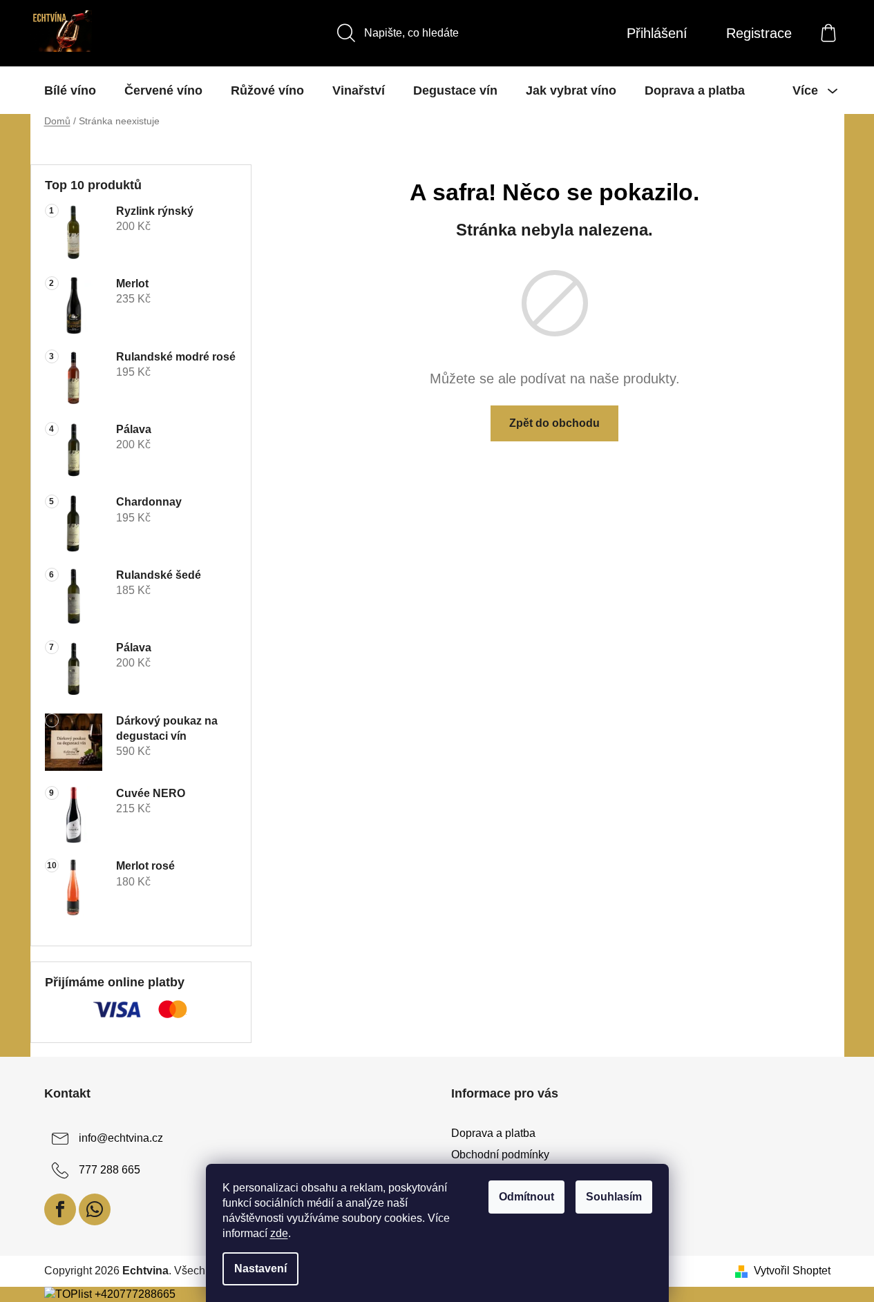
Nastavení (260, 1268)
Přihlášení (657, 33)
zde (279, 1233)
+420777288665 (135, 1294)
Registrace (759, 33)
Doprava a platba (493, 1133)
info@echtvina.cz (121, 1139)
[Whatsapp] (95, 1209)
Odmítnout (526, 1197)
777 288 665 (109, 1170)
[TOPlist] (68, 1294)
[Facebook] (60, 1209)
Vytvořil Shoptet (792, 1270)
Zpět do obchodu (554, 423)
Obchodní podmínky (500, 1154)
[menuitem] (70, 90)
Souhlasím (614, 1197)
